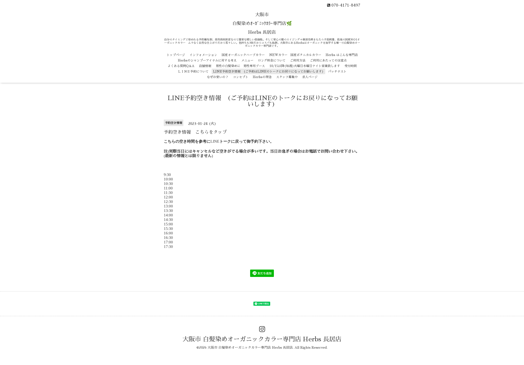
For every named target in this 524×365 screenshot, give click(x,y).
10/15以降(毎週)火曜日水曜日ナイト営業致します (304, 65)
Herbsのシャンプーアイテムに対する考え (207, 60)
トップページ (176, 54)
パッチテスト (337, 71)
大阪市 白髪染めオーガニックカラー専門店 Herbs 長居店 (262, 339)
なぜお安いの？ (217, 76)
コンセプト (240, 76)
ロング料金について (272, 60)
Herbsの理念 (262, 76)
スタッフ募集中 (287, 76)
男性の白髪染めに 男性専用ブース (240, 65)
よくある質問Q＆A (181, 65)
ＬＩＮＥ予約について (193, 71)
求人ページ (309, 76)
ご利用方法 (297, 60)
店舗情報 (205, 65)
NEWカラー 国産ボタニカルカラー (295, 54)
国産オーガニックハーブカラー (243, 54)
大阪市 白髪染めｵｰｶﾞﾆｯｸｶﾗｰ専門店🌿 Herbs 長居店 (262, 23)
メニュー (247, 60)
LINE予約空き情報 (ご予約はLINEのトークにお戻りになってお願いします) (268, 71)
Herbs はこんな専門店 (342, 54)
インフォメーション (203, 54)
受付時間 (350, 65)
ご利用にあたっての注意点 (328, 60)
